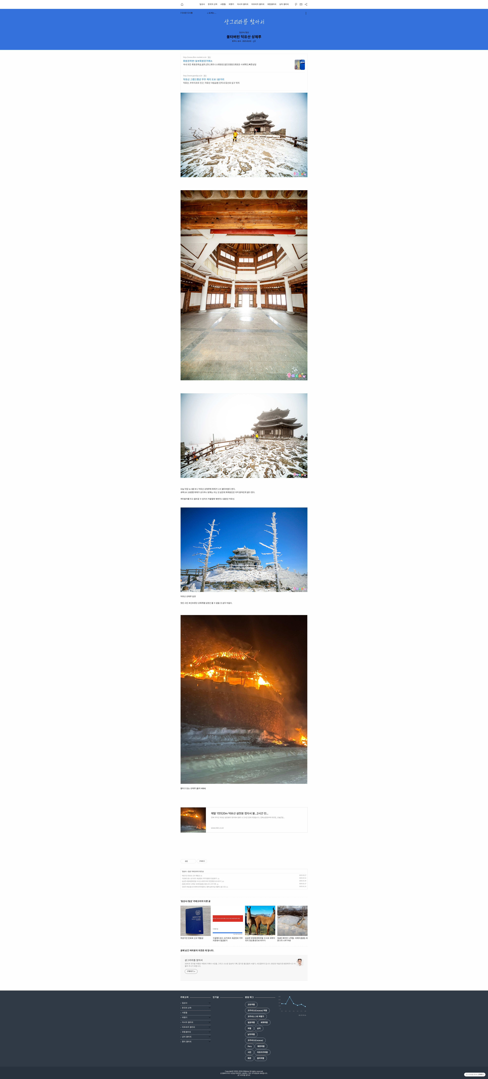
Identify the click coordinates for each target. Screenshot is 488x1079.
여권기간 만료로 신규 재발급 (191, 875)
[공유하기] (190, 861)
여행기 (231, 4)
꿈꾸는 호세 (236, 41)
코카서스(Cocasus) (255, 1040)
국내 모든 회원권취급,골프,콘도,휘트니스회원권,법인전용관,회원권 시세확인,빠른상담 (219, 65)
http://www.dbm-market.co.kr (195, 57)
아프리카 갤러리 (257, 4)
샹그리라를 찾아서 (194, 960)
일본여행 (251, 1023)
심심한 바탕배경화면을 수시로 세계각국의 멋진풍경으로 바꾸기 (202, 881)
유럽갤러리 (271, 4)
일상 (189, 871)
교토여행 (251, 1005)
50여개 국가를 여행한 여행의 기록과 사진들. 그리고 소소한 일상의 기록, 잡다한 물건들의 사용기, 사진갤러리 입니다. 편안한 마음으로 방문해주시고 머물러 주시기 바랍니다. (240, 965)
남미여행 (251, 1034)
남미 (259, 1028)
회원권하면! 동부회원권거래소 (197, 61)
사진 (249, 1052)
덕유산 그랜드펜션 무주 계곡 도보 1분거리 (203, 79)
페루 (249, 1058)
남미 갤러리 (284, 4)
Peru (250, 1046)
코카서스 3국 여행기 (256, 1017)
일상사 (202, 4)
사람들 (223, 4)
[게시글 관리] (193, 861)
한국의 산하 (212, 4)
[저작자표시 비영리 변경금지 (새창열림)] (210, 861)
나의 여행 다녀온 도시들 (192, 13)
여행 (249, 1028)
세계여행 (264, 1023)
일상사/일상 (244, 33)
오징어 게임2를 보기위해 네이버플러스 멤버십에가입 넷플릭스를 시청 (204, 887)
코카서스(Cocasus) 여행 (257, 1011)
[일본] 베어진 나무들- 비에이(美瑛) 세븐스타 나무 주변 (199, 884)
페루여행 (261, 1046)
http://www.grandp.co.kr (192, 76)
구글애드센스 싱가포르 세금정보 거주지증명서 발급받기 (199, 878)
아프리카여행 (262, 1052)
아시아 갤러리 (242, 4)
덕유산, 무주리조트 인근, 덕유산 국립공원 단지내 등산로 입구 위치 (211, 83)
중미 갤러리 (186, 1042)
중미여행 (260, 1058)
